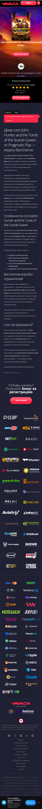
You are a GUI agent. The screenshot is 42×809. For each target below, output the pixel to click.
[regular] (20, 87)
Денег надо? (21, 752)
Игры (16, 112)
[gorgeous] (27, 87)
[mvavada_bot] (32, 735)
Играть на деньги (21, 98)
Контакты (21, 757)
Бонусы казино (21, 746)
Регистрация (21, 400)
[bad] (13, 87)
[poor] (17, 87)
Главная (8, 112)
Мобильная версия (21, 749)
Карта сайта (21, 763)
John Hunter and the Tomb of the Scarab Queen (20, 118)
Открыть (30, 803)
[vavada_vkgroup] (21, 735)
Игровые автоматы (20, 743)
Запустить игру (21, 54)
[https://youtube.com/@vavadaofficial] (9, 735)
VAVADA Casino (9, 167)
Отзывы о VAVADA (21, 754)
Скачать (22, 769)
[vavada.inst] (15, 735)
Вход (28, 3)
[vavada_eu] (27, 735)
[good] (24, 87)
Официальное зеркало (21, 760)
